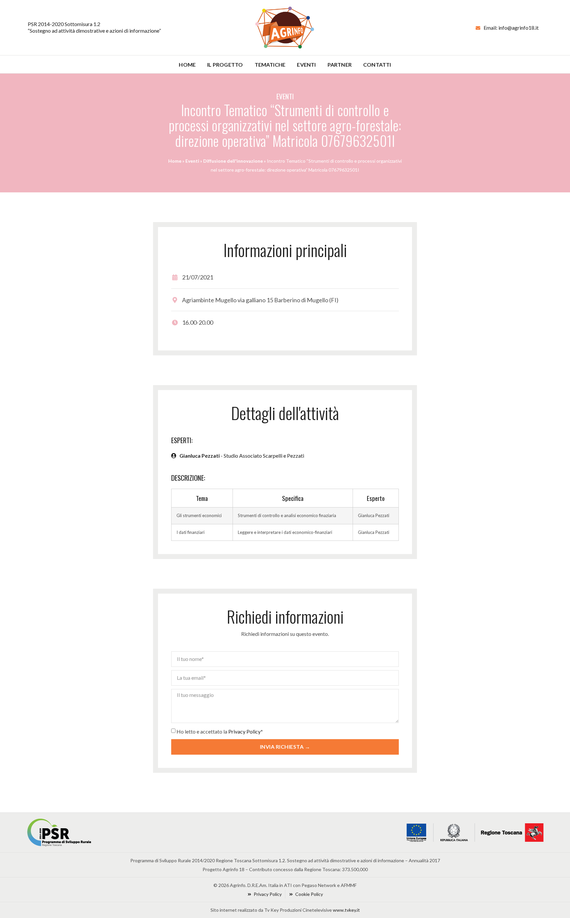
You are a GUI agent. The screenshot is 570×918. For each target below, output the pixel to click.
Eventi (306, 64)
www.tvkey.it (346, 910)
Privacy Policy (244, 731)
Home (187, 64)
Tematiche (270, 64)
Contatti (377, 64)
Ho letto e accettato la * (219, 731)
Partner (340, 64)
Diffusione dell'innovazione (233, 161)
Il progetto (225, 64)
